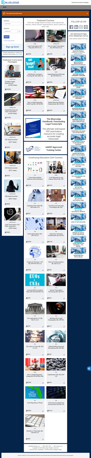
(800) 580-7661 (46, 446)
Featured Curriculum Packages (80, 2)
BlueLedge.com (58, 446)
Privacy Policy (49, 449)
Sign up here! (12, 47)
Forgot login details (9, 40)
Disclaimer (41, 449)
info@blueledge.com (34, 446)
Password (6, 28)
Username (6, 20)
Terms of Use (33, 449)
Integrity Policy (57, 449)
